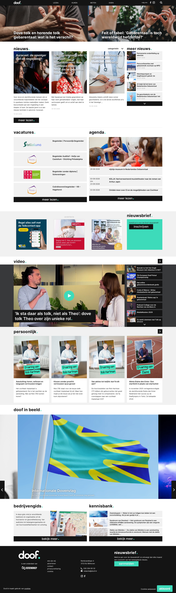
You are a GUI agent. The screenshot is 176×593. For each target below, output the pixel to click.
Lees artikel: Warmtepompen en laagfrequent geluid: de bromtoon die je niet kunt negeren (144, 76)
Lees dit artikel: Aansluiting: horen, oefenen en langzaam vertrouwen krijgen (31, 369)
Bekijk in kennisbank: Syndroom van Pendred (125, 522)
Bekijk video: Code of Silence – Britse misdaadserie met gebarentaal (144, 291)
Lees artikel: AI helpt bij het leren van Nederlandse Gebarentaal (144, 86)
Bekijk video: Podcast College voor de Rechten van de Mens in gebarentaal (144, 306)
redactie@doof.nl (90, 571)
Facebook (150, 2)
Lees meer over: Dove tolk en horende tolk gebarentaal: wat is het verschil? (44, 23)
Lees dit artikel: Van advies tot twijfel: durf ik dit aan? (107, 369)
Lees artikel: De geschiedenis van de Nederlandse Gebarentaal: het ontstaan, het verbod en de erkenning (144, 96)
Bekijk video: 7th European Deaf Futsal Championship (144, 276)
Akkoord (164, 588)
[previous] (2, 490)
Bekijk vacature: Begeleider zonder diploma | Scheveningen (50, 175)
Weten (93, 3)
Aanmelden (126, 563)
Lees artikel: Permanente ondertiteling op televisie (144, 55)
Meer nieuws (138, 48)
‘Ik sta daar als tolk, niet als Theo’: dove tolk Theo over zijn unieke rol (53, 316)
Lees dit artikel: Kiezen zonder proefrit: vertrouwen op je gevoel (69, 369)
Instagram (154, 2)
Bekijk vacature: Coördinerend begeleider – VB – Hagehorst (50, 190)
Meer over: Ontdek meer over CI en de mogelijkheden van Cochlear (125, 192)
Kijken (74, 3)
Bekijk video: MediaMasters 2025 (144, 313)
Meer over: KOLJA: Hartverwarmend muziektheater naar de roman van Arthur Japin (125, 181)
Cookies (50, 571)
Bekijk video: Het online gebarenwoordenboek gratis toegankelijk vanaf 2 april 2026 (144, 283)
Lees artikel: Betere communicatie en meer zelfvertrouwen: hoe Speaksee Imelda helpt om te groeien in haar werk (69, 80)
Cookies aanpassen (148, 589)
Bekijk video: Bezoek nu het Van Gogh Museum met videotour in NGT (144, 269)
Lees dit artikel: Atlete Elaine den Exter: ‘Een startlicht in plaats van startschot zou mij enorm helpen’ (144, 369)
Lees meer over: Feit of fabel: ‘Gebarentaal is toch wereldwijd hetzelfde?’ (132, 23)
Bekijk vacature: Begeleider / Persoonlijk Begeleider (50, 144)
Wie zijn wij (51, 561)
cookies (27, 589)
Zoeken (161, 2)
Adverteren (51, 563)
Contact (50, 566)
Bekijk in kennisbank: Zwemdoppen (125, 514)
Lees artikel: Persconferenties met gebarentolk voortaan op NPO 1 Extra (144, 66)
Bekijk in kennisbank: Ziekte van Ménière (125, 532)
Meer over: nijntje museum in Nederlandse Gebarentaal (125, 156)
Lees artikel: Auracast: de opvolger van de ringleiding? (31, 83)
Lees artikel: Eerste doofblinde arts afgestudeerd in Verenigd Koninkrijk (107, 79)
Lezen (55, 3)
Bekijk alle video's (160, 261)
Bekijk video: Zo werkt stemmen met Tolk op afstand (144, 321)
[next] (173, 490)
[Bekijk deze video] (69, 296)
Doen (111, 3)
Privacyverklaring (54, 569)
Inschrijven (141, 226)
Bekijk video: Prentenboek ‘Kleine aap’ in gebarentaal (144, 298)
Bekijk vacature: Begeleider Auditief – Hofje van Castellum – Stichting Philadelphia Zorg (50, 159)
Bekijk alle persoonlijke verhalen (160, 331)
